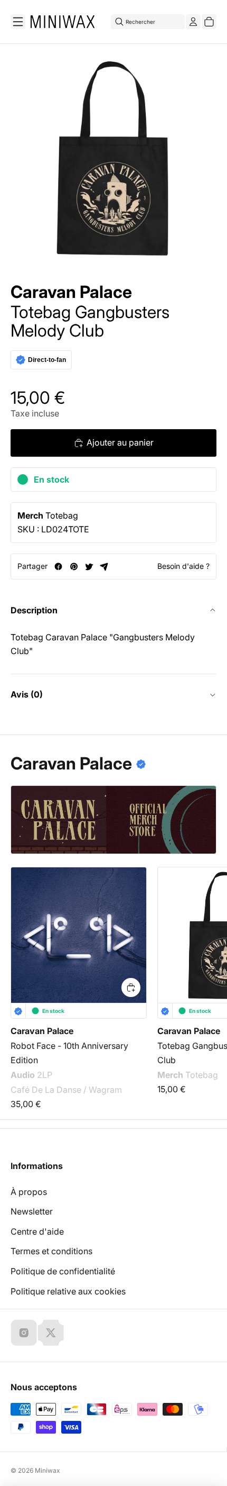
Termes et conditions (51, 1251)
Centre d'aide (37, 1231)
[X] (50, 1332)
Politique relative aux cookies (68, 1291)
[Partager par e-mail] (104, 566)
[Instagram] (24, 1332)
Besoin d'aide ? (183, 565)
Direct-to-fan (47, 360)
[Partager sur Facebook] (58, 566)
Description (34, 610)
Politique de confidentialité (63, 1271)
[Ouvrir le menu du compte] (193, 21)
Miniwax (47, 1470)
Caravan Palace (71, 292)
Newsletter (32, 1211)
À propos (29, 1191)
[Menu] (18, 21)
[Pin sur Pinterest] (73, 566)
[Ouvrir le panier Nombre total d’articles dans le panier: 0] (209, 21)
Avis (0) (27, 694)
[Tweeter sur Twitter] (88, 566)
